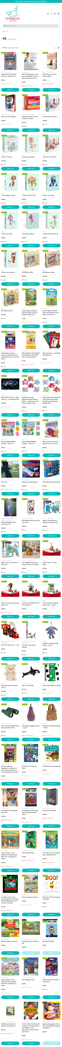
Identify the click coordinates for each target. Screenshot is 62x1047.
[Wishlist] (51, 13)
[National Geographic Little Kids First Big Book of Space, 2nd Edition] (52, 1011)
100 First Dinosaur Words (9, 941)
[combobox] (31, 26)
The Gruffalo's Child (28, 980)
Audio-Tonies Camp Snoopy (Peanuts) (10, 604)
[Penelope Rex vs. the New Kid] (31, 928)
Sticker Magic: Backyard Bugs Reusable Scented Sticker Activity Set (29, 313)
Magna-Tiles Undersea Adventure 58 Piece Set (50, 521)
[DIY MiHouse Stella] (52, 259)
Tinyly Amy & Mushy (28, 157)
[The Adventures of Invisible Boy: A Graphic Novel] (52, 840)
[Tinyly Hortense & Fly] (31, 182)
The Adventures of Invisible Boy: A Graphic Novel (51, 854)
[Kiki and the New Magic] (10, 103)
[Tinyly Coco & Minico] (10, 259)
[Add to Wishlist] (17, 53)
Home (4, 31)
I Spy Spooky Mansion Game (51, 482)
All (7, 31)
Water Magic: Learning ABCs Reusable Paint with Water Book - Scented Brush (31, 355)
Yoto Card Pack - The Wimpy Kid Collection (52, 354)
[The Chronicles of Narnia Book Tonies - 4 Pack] (52, 590)
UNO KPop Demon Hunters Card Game (51, 980)
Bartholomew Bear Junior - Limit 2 (9, 686)
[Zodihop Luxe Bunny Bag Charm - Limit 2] (52, 630)
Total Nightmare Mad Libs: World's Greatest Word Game (30, 812)
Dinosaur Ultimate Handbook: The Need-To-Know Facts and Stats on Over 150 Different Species (9, 769)
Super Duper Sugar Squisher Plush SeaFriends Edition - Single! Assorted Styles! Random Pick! (52, 400)
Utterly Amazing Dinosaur (30, 897)
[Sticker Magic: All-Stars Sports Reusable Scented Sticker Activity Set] (52, 297)
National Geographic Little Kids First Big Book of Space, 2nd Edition (51, 1026)
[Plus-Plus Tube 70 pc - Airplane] (31, 630)
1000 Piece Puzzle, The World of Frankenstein (8, 1025)
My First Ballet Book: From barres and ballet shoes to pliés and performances (30, 76)
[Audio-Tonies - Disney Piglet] (52, 549)
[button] (55, 13)
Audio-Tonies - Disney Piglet (50, 563)
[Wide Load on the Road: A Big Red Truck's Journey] (52, 428)
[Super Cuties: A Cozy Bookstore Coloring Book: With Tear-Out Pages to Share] (10, 840)
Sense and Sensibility (49, 810)
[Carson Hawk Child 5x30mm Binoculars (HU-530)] (10, 713)
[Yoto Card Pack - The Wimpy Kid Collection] (52, 340)
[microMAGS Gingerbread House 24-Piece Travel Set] (31, 549)
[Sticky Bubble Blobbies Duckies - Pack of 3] (10, 428)
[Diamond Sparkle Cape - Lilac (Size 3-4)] (10, 507)
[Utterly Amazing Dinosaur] (31, 884)
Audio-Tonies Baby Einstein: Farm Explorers (31, 604)
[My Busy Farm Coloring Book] (31, 753)
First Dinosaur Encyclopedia (51, 766)
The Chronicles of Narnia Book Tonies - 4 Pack (50, 604)
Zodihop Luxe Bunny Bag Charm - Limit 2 (50, 644)
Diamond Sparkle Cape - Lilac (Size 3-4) (9, 523)
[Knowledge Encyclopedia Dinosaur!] (10, 797)
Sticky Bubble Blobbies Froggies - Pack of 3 (29, 442)
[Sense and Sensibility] (52, 797)
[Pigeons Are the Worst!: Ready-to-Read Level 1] (10, 61)
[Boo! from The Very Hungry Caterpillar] (52, 884)
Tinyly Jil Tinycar (6, 157)
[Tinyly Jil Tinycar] (10, 144)
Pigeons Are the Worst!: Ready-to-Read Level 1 (8, 75)
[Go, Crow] (10, 469)
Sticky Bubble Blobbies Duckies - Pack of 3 (8, 442)
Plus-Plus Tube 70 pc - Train (10, 645)
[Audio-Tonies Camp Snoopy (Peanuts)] (10, 590)
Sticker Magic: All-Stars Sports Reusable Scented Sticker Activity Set (51, 312)
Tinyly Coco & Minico (8, 272)
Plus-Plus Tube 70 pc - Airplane (29, 646)
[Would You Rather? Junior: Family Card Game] (31, 103)
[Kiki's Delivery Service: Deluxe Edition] (52, 61)
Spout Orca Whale (28, 685)
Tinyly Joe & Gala (6, 234)
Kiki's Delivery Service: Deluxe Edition (50, 75)
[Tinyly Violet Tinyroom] (52, 103)
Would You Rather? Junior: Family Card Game (30, 117)
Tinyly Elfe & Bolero (28, 234)
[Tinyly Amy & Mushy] (31, 144)
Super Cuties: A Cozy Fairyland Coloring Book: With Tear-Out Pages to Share (9, 982)
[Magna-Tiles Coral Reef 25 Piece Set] (10, 549)
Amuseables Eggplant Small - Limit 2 (30, 727)
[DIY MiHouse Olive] (10, 297)
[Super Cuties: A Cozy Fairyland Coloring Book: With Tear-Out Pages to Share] (10, 966)
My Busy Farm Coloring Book (29, 767)
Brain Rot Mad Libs (48, 941)
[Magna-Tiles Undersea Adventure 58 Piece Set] (52, 507)
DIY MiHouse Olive (7, 311)
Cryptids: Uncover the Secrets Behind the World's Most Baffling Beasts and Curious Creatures (10, 900)
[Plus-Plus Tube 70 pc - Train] (10, 630)
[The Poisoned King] (31, 840)
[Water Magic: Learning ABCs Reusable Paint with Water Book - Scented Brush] (31, 340)
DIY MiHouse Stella (48, 272)
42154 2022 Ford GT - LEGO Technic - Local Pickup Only (10, 398)
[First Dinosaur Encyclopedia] (52, 753)
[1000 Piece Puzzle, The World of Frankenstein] (10, 1011)
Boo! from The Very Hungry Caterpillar (51, 898)
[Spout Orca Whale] (31, 672)
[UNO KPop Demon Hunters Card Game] (52, 966)
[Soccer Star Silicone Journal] (52, 672)
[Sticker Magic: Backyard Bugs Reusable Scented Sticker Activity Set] (31, 297)
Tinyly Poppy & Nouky (8, 195)
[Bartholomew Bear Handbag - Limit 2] (52, 713)
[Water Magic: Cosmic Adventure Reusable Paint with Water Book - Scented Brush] (10, 340)
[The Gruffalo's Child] (31, 966)
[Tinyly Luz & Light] (52, 182)
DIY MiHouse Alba (27, 272)
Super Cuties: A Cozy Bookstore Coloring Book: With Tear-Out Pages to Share (9, 856)
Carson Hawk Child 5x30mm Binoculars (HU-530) (10, 727)
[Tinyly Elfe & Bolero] (31, 221)
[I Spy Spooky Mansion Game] (52, 469)
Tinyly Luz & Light (48, 195)
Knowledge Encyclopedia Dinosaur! (9, 811)
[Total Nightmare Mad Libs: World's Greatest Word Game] (31, 797)
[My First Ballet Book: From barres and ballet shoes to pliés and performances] (31, 61)
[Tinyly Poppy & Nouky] (10, 182)
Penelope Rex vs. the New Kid (30, 942)
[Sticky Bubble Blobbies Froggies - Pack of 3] (31, 428)
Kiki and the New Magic (8, 116)
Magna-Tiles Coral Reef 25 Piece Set (9, 563)
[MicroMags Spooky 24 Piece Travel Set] (31, 507)
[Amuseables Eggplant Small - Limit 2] (31, 713)
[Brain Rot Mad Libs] (52, 928)
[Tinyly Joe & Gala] (10, 221)
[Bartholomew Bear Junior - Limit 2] (10, 672)
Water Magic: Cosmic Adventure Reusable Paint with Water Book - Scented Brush (9, 356)
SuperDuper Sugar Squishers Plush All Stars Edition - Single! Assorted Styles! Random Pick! (30, 400)
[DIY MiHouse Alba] (31, 259)
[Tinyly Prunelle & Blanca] (52, 221)
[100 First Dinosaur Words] (10, 928)
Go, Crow (4, 482)
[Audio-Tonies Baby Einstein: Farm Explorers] (31, 590)
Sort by (5, 48)
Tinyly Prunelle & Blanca (50, 234)
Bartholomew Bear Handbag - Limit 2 (51, 727)
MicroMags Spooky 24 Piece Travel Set (31, 521)
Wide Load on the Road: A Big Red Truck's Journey (51, 442)
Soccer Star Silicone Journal (52, 685)
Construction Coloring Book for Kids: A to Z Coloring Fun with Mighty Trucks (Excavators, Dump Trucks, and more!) (31, 1027)
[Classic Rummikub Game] (31, 469)
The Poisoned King (28, 853)
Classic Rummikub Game (30, 482)
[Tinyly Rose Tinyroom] (52, 144)
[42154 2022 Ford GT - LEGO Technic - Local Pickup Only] (10, 384)
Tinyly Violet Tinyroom (50, 116)
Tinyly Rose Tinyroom (49, 157)
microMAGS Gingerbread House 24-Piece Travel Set (30, 563)
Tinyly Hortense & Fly (29, 195)
